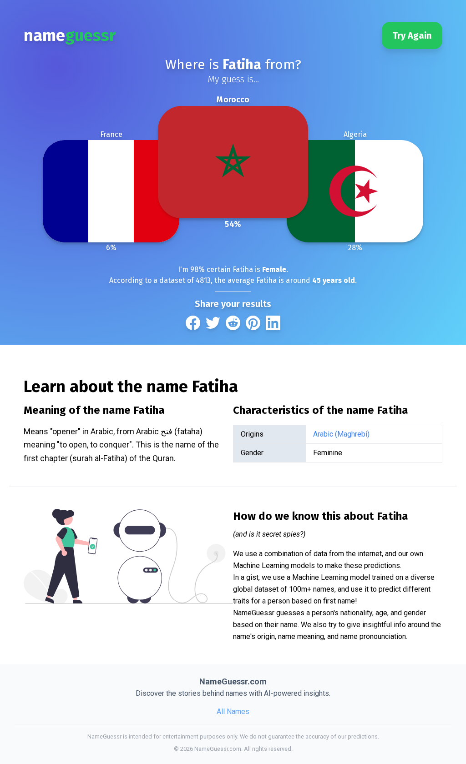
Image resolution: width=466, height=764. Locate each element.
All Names (233, 711)
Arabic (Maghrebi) (341, 434)
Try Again (412, 35)
